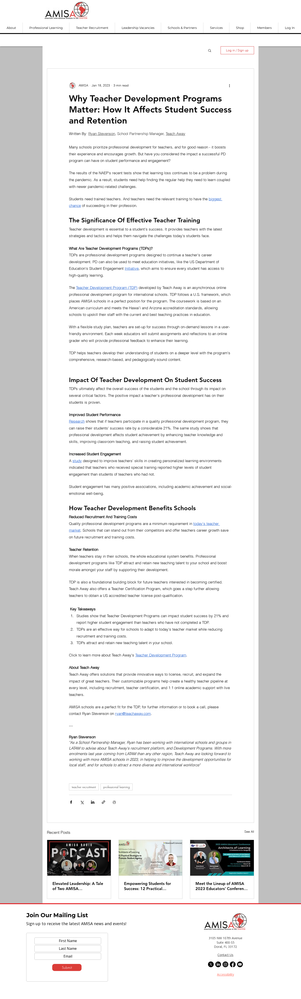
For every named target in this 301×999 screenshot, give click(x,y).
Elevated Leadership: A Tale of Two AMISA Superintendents (77, 886)
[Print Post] (114, 802)
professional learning (116, 787)
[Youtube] (240, 964)
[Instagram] (225, 964)
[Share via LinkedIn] (93, 802)
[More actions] (229, 85)
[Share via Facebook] (71, 802)
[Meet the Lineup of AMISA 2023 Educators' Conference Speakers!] (222, 858)
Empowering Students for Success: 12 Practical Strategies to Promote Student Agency (147, 886)
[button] (11, 27)
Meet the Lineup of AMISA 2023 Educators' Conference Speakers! (221, 886)
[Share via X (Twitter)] (82, 802)
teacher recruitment (84, 787)
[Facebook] (233, 964)
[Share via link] (103, 802)
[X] (211, 964)
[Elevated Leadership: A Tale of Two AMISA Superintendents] (79, 858)
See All (249, 832)
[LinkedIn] (218, 964)
